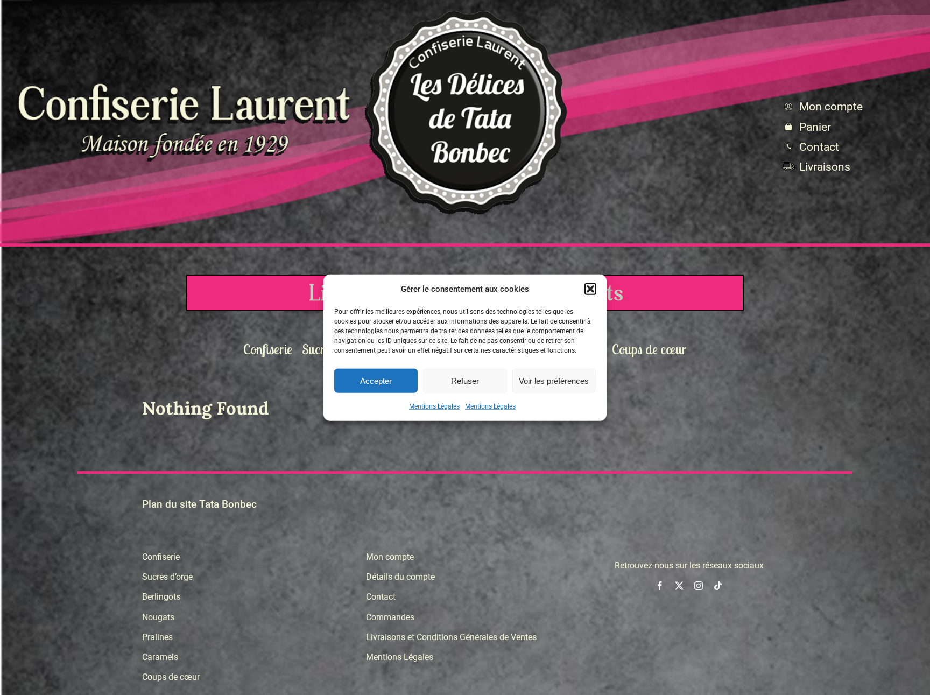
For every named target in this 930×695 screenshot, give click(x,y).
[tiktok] (718, 585)
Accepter (376, 380)
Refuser (465, 380)
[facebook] (660, 585)
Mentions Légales (434, 406)
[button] (590, 289)
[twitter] (679, 585)
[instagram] (698, 585)
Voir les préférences (554, 380)
